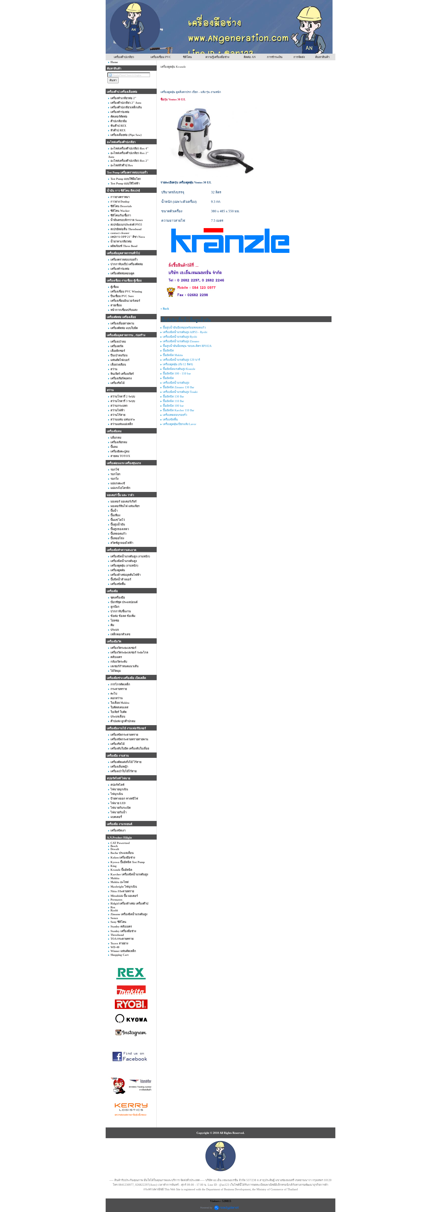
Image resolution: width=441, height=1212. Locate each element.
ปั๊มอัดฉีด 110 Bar (173, 401)
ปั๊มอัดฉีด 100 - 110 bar (177, 373)
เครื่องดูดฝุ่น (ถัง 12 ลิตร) (178, 364)
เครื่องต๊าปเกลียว (124, 56)
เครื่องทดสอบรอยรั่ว (175, 414)
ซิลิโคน (187, 56)
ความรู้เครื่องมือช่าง (217, 56)
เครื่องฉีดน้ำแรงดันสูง (176, 382)
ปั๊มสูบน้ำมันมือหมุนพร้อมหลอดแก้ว (184, 327)
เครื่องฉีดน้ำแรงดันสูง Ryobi (180, 336)
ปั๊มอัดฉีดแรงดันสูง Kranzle (179, 368)
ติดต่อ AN (250, 56)
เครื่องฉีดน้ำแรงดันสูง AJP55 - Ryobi (185, 332)
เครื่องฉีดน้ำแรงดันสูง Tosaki (180, 391)
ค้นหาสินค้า (322, 56)
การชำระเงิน (275, 56)
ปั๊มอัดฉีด (168, 350)
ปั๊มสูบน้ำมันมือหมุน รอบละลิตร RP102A (187, 345)
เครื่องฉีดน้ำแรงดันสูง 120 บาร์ (181, 359)
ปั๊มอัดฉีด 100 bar (173, 405)
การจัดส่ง (299, 56)
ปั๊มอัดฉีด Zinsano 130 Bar (178, 387)
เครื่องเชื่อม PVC (161, 56)
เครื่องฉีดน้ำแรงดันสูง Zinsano (181, 341)
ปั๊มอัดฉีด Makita (173, 355)
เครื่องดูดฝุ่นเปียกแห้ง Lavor (179, 424)
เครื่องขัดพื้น (170, 419)
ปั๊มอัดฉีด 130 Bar (173, 396)
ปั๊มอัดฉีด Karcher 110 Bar (178, 410)
